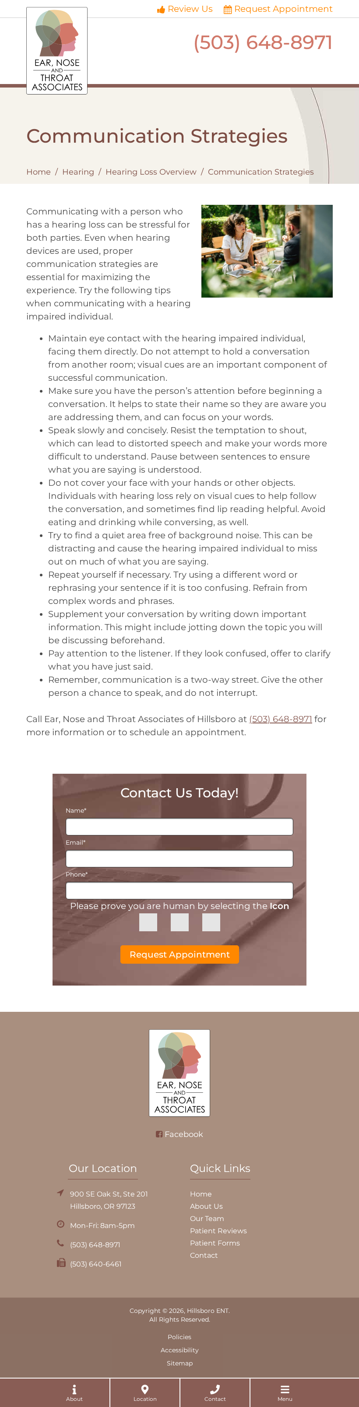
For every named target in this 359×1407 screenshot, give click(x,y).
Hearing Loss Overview (151, 172)
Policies (179, 1337)
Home (38, 172)
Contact (204, 1255)
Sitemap (180, 1363)
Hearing (78, 172)
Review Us (190, 9)
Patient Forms (215, 1243)
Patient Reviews (218, 1231)
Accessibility (180, 1350)
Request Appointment (283, 9)
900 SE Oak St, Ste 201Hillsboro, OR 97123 (109, 1200)
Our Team (207, 1218)
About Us (206, 1206)
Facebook (184, 1134)
